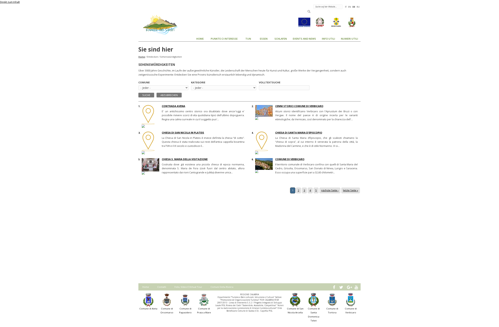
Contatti (161, 286)
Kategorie (198, 82)
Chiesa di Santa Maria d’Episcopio (298, 132)
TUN (248, 38)
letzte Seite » (350, 190)
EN (349, 6)
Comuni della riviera (222, 286)
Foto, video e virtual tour (188, 286)
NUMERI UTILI (349, 38)
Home (141, 56)
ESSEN (264, 38)
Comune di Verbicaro (289, 159)
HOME (200, 38)
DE (353, 6)
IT (346, 6)
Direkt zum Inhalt (10, 2)
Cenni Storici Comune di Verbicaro (299, 106)
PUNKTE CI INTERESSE (224, 38)
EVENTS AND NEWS (304, 38)
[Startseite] (157, 24)
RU (358, 6)
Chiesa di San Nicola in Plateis (183, 132)
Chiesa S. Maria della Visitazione (185, 159)
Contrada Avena (173, 106)
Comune (144, 82)
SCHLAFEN (280, 38)
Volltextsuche (269, 82)
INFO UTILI (328, 38)
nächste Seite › (330, 190)
